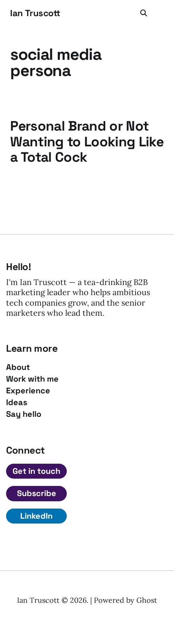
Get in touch (36, 471)
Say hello (23, 414)
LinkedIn (36, 516)
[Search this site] (144, 13)
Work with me (32, 379)
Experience (28, 391)
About (18, 367)
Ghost (146, 600)
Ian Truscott (35, 12)
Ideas (16, 402)
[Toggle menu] (159, 13)
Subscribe (36, 493)
